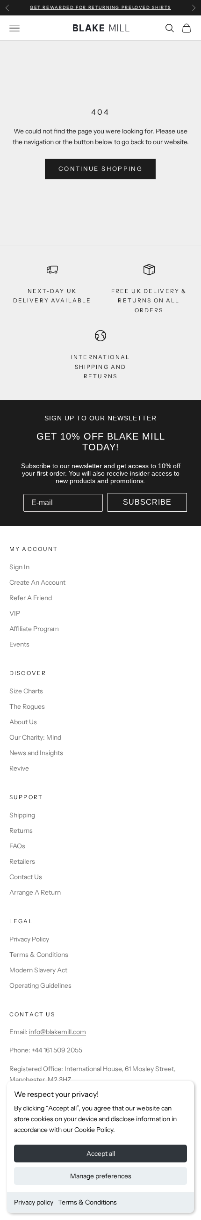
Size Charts (26, 691)
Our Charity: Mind (35, 737)
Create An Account (37, 582)
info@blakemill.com (57, 1032)
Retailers (22, 861)
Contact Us (25, 877)
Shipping (22, 815)
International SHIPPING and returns (100, 366)
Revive (19, 768)
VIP (14, 613)
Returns (21, 830)
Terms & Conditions (87, 1202)
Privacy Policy (29, 939)
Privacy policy (33, 1202)
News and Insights (36, 753)
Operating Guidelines (40, 985)
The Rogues (27, 706)
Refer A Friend (30, 598)
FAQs (17, 846)
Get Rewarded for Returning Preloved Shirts (100, 7)
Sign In (19, 567)
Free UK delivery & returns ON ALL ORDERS (149, 300)
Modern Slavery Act (38, 970)
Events (19, 644)
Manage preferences (100, 1176)
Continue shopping (100, 168)
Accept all (100, 1153)
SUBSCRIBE (147, 502)
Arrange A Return (35, 892)
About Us (23, 722)
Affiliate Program (34, 629)
